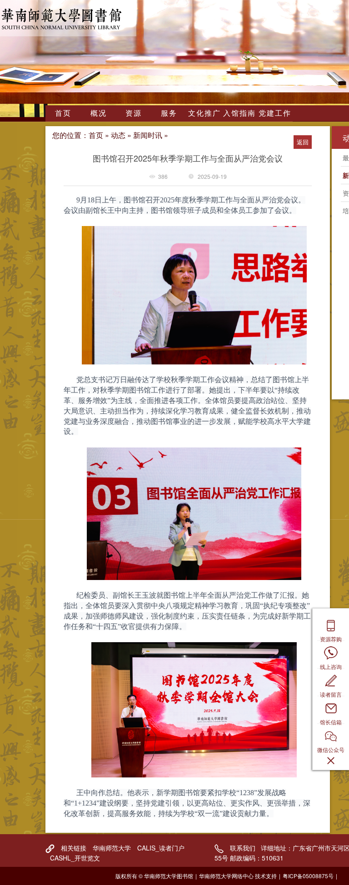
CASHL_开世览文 (75, 857)
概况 (98, 113)
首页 (63, 113)
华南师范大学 (112, 847)
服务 (169, 113)
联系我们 (242, 847)
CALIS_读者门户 (160, 847)
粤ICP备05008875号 (308, 876)
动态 (118, 135)
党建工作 (275, 113)
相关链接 (73, 847)
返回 (303, 142)
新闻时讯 (147, 135)
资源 (133, 113)
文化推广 (204, 113)
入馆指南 (239, 113)
